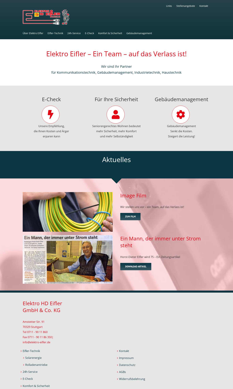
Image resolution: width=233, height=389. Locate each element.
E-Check (28, 379)
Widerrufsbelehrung (132, 379)
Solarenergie (33, 358)
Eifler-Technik (31, 351)
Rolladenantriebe (36, 365)
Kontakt (124, 351)
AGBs (122, 372)
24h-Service (30, 372)
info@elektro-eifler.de (36, 342)
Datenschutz (127, 365)
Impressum (126, 358)
